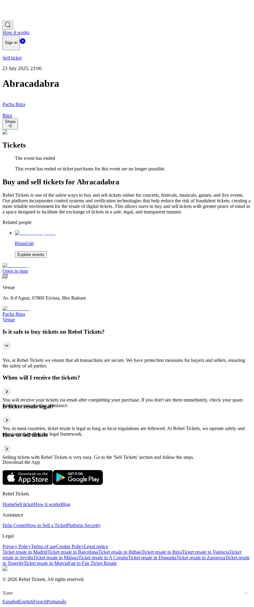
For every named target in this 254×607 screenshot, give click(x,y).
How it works (47, 504)
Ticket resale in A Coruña (103, 557)
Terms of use (43, 546)
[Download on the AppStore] (27, 483)
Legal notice (96, 546)
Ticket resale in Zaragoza (200, 557)
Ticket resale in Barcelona (72, 552)
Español (10, 601)
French (40, 601)
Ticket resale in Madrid (24, 552)
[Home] (19, 17)
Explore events (30, 254)
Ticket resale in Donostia (152, 557)
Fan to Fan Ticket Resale (92, 563)
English (25, 601)
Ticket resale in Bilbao (120, 552)
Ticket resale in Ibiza (162, 552)
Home (8, 504)
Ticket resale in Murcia (46, 563)
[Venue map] (15, 265)
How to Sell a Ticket (46, 525)
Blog (65, 504)
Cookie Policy (70, 546)
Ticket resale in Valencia (205, 552)
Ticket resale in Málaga (55, 557)
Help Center (14, 525)
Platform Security (84, 525)
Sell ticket (24, 504)
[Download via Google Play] (78, 483)
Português (56, 601)
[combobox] (3, 593)
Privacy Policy (16, 546)
